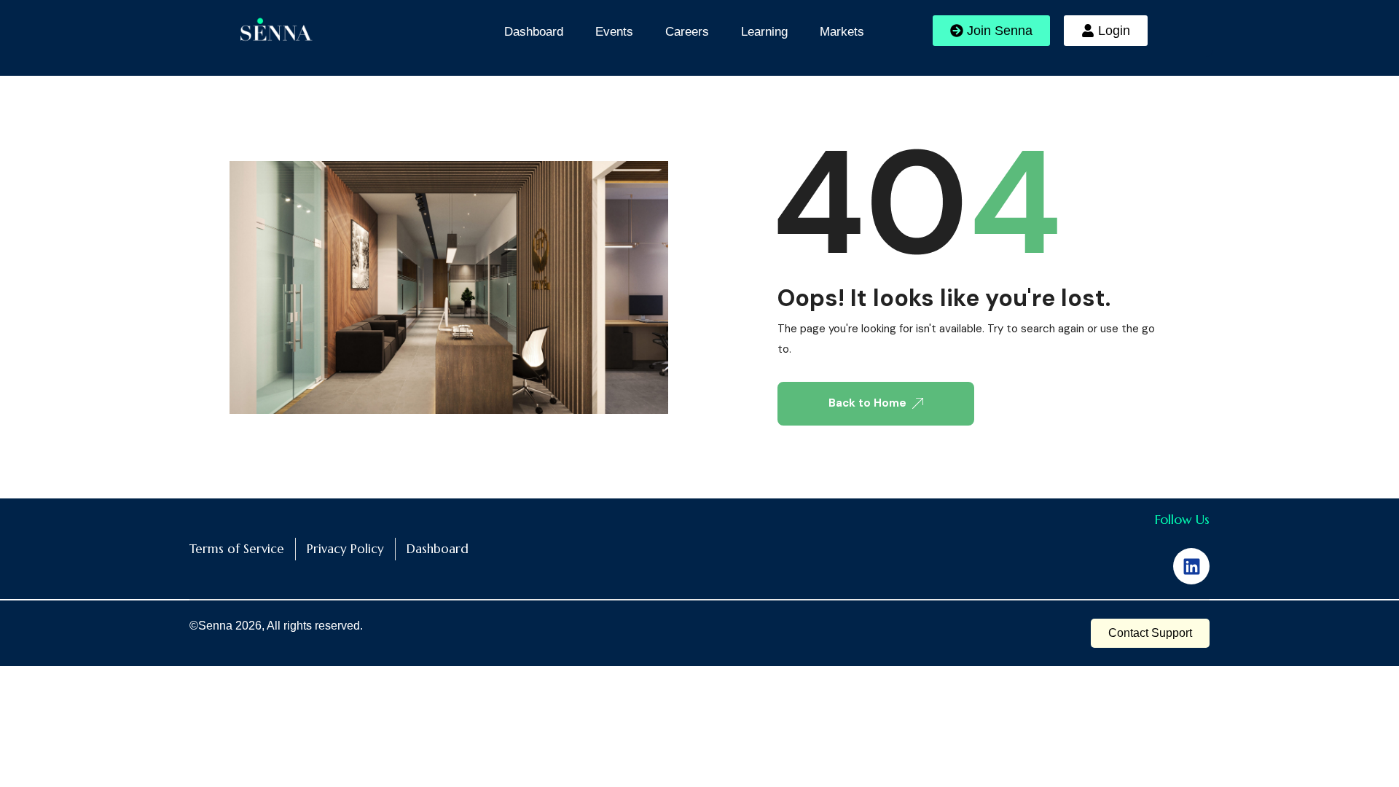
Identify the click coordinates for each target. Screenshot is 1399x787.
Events (614, 32)
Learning (764, 32)
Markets (842, 32)
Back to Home (867, 403)
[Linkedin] (1191, 566)
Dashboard (533, 32)
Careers (687, 32)
